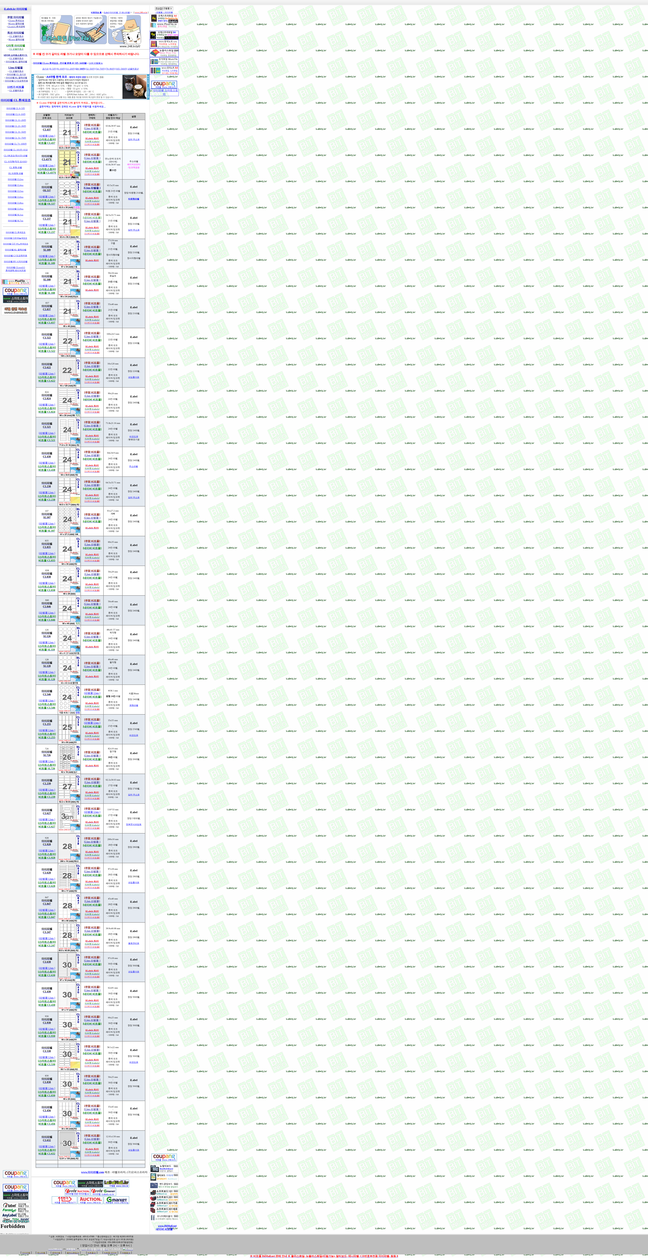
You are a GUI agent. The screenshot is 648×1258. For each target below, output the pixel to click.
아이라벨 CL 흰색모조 (15, 232)
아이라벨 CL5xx (15, 191)
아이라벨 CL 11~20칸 (15, 120)
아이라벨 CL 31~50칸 (15, 132)
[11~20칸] (70, 69)
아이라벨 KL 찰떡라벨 (15, 249)
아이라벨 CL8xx (15, 203)
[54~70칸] (100, 69)
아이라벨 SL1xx (15, 214)
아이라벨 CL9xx (15, 209)
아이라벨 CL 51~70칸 (15, 138)
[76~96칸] (110, 69)
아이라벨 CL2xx (15, 179)
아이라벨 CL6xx (15, 197)
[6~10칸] (61, 69)
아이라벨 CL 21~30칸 (15, 126)
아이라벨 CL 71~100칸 (16, 144)
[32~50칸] (90, 69)
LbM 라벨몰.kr (96, 63)
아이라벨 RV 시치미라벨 (16, 261)
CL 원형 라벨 (15, 167)
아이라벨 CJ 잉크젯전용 (15, 255)
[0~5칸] (52, 69)
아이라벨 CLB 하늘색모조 (15, 238)
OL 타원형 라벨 (15, 173)
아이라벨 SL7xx (15, 220)
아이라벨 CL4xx (15, 185)
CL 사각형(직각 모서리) (15, 161)
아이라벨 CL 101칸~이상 (16, 149)
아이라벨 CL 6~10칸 (15, 114)
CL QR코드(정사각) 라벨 (16, 155)
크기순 (45, 69)
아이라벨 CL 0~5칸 (15, 108)
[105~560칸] (121, 69)
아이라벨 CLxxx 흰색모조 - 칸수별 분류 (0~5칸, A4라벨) (60, 63)
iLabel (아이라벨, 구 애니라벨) (117, 12)
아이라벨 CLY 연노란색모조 (15, 244)
